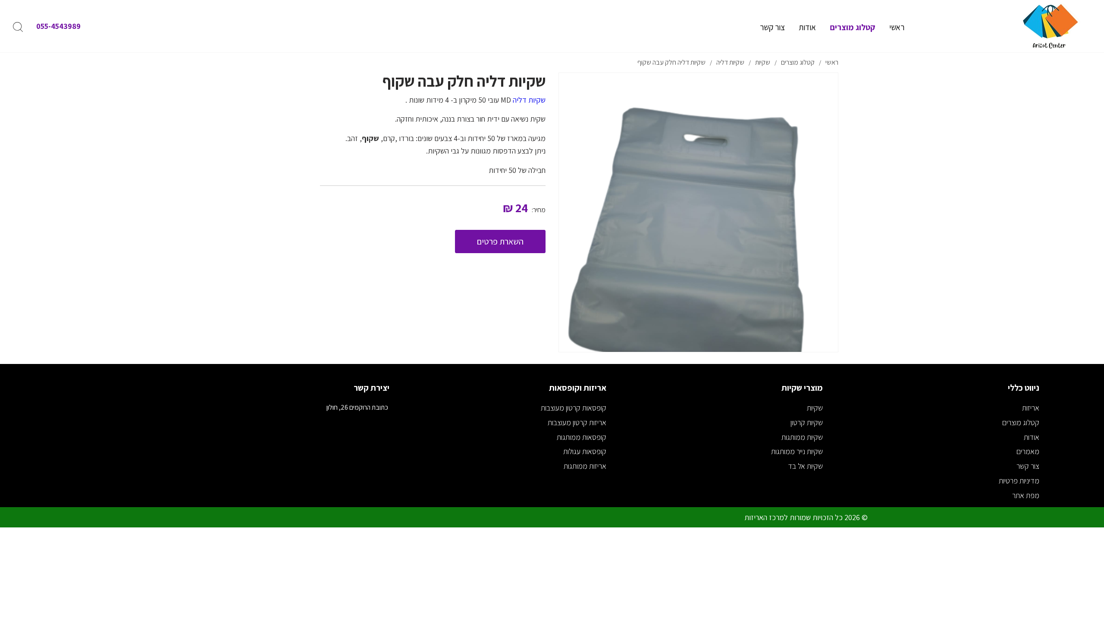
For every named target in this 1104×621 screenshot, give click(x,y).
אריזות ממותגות (585, 466)
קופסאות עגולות (584, 451)
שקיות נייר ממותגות (797, 451)
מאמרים (1027, 451)
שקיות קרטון (806, 422)
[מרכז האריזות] (1050, 26)
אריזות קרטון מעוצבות (577, 422)
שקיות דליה (529, 100)
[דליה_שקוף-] (698, 212)
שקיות (815, 408)
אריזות (1030, 408)
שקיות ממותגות (802, 437)
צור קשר (1027, 466)
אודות (1031, 437)
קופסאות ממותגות (581, 437)
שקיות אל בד (805, 466)
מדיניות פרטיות (1019, 481)
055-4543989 (58, 26)
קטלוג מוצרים (1020, 422)
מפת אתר (1025, 495)
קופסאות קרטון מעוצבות (573, 408)
